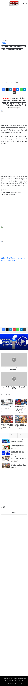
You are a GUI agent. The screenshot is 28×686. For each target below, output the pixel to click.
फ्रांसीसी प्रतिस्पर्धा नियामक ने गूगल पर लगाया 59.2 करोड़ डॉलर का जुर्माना (13, 259)
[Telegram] (24, 89)
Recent (4, 435)
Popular (13, 435)
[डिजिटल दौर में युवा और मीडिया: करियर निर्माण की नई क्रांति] (21, 419)
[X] (7, 89)
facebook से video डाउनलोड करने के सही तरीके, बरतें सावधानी (18, 440)
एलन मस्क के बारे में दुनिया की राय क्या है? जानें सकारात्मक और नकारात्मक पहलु (7, 409)
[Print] (24, 329)
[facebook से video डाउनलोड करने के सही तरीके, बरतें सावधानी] (6, 441)
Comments (22, 435)
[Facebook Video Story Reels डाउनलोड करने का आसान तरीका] (6, 453)
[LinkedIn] (10, 89)
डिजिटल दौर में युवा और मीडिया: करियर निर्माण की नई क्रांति (20, 425)
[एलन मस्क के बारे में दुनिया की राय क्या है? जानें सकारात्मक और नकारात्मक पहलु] (7, 402)
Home (3, 40)
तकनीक (14, 339)
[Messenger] (17, 89)
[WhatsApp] (21, 89)
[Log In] (23, 4)
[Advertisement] (14, 22)
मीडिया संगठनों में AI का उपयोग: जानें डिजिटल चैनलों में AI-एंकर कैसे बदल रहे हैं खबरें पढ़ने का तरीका (20, 409)
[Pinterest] (14, 89)
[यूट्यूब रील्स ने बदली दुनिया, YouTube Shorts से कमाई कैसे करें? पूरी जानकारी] (7, 419)
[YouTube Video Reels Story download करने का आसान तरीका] (6, 447)
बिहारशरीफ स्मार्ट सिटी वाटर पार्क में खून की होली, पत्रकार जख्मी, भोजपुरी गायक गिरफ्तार (18, 465)
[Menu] (2, 4)
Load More (14, 513)
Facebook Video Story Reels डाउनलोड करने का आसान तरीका (14, 343)
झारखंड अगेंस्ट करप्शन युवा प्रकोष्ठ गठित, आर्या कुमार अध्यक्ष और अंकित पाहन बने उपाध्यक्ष (18, 458)
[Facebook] (3, 89)
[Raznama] (14, 3)
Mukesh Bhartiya (6, 83)
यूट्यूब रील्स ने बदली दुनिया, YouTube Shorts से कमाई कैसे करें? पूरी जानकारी (7, 426)
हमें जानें (16, 683)
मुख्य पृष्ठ (7, 683)
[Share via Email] (14, 92)
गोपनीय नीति (12, 683)
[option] (14, 342)
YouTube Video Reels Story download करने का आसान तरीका (18, 446)
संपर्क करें (20, 683)
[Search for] (26, 4)
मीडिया (7, 40)
